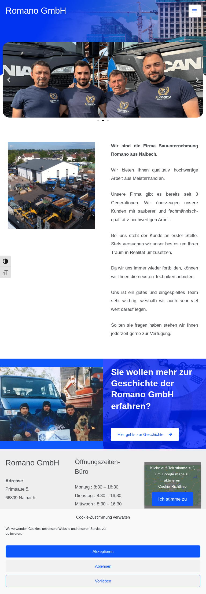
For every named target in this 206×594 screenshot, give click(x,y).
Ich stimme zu (172, 499)
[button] (8, 79)
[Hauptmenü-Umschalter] (195, 11)
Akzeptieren (103, 551)
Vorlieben (103, 581)
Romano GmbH (35, 11)
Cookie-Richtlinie (172, 486)
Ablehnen (103, 566)
